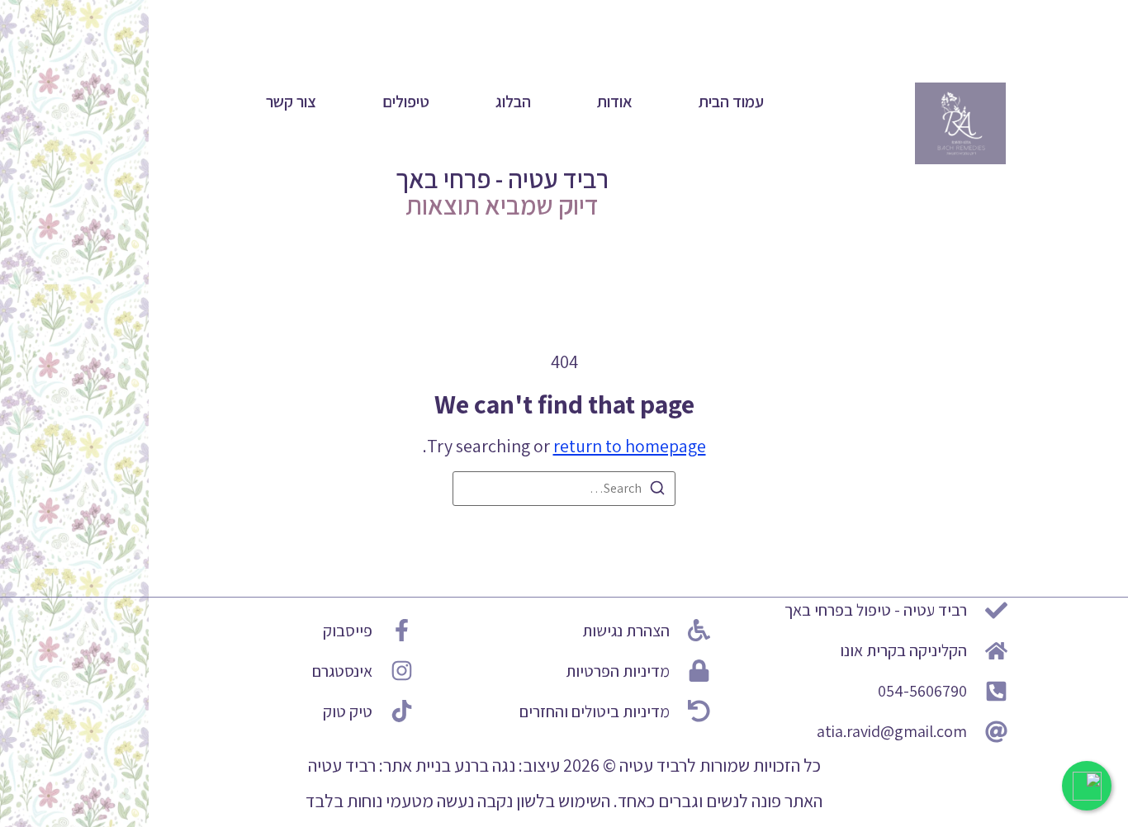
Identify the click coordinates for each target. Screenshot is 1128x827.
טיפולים (405, 101)
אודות (615, 101)
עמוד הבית (731, 101)
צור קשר (291, 101)
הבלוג (513, 101)
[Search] (657, 490)
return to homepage (629, 445)
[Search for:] (564, 488)
